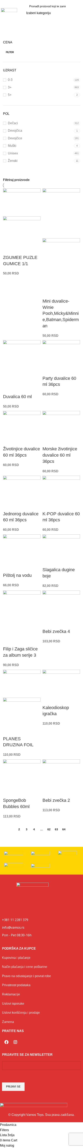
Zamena (8, 1022)
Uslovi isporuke (13, 1003)
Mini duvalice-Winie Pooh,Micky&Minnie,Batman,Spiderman (61, 313)
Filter (10, 52)
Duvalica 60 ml (17, 396)
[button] (79, 13)
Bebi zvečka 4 (56, 631)
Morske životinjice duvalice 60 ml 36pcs (60, 455)
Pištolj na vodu (17, 575)
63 (56, 829)
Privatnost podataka (16, 985)
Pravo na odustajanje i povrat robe (26, 976)
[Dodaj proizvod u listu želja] (8, 249)
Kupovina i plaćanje (16, 957)
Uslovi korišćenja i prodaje (21, 1012)
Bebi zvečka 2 (56, 800)
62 (49, 829)
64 (63, 829)
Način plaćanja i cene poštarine (24, 966)
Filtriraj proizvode (16, 180)
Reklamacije (11, 994)
